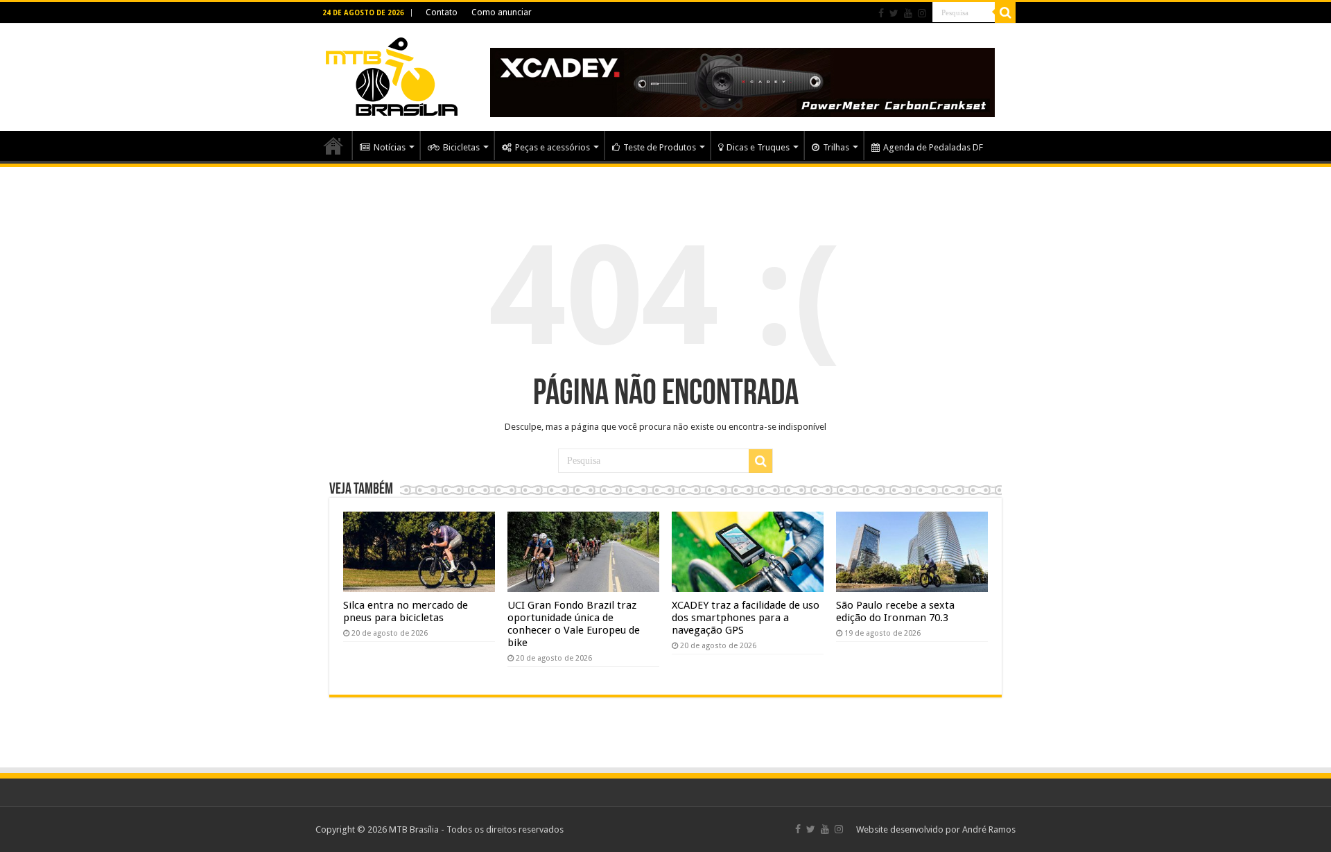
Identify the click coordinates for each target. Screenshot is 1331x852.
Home (333, 145)
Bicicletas (461, 147)
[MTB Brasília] (392, 74)
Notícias (390, 147)
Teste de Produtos (659, 147)
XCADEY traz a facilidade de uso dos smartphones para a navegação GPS (745, 617)
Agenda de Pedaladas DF (933, 147)
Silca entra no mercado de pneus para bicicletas (405, 611)
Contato (442, 12)
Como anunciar (501, 12)
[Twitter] (894, 13)
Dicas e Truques (758, 147)
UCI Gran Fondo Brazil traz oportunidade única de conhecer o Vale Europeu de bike (573, 624)
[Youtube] (908, 13)
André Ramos (989, 829)
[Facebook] (881, 13)
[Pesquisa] (1005, 12)
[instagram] (922, 13)
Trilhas (836, 147)
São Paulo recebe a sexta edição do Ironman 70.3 (895, 611)
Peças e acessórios (552, 147)
